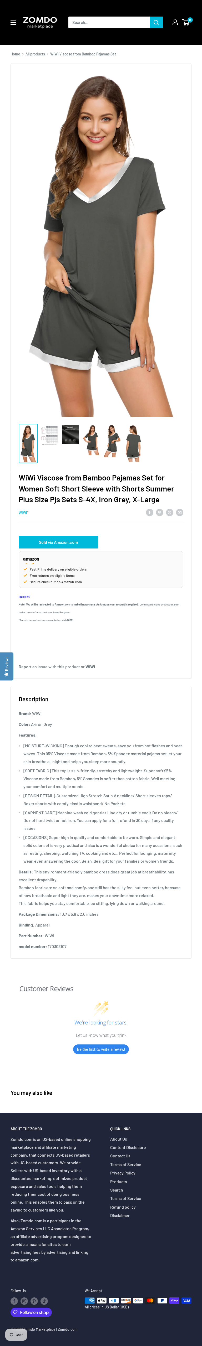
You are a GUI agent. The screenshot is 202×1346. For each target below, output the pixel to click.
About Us (118, 1138)
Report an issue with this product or (57, 666)
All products (35, 54)
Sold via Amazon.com (58, 542)
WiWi (23, 512)
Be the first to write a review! (101, 1049)
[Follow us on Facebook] (14, 1301)
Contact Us (120, 1155)
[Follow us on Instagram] (24, 1301)
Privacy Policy (122, 1172)
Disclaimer (120, 1215)
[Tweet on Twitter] (169, 512)
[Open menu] (13, 22)
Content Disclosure (128, 1147)
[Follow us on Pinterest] (34, 1301)
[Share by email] (179, 512)
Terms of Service (125, 1164)
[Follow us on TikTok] (44, 1301)
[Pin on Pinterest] (159, 512)
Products (118, 1181)
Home (15, 54)
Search (116, 1189)
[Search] (156, 22)
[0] (186, 22)
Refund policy (123, 1206)
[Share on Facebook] (149, 512)
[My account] (175, 22)
